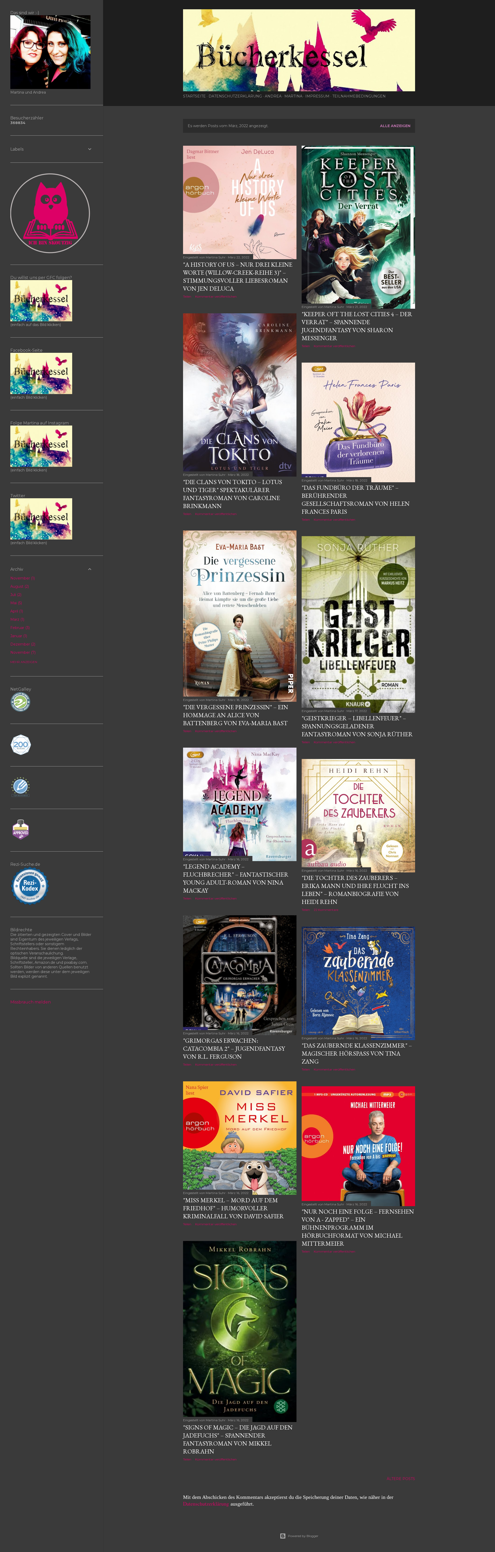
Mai (15, 603)
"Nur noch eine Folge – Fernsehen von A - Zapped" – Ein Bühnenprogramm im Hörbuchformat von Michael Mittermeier (358, 1227)
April (16, 611)
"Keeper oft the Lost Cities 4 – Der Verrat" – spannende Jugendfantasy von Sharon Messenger (357, 326)
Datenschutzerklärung (235, 96)
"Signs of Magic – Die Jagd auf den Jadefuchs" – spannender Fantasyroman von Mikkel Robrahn (238, 1439)
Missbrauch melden (30, 1002)
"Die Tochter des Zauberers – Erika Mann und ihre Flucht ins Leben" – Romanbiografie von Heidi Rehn (355, 890)
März (16, 619)
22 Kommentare (326, 910)
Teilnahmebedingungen (359, 96)
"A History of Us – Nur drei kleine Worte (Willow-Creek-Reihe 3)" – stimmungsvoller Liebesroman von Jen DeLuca (237, 276)
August (19, 586)
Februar (19, 627)
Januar (18, 636)
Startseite (194, 96)
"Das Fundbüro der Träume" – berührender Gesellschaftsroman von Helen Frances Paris (356, 500)
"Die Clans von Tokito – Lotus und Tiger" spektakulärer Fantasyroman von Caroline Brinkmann (232, 494)
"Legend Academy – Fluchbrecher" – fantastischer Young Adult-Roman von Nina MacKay (235, 878)
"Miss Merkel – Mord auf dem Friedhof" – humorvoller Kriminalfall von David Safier (233, 1208)
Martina (293, 96)
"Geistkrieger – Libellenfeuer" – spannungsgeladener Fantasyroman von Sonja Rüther (357, 726)
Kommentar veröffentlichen (216, 296)
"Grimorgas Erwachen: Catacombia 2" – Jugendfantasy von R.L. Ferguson (234, 1048)
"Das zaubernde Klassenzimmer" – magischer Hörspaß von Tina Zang (357, 1053)
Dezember (22, 644)
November (22, 578)
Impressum (317, 96)
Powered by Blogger (303, 1536)
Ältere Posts (401, 1478)
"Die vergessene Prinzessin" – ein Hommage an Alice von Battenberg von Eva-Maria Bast (235, 715)
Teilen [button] (187, 296)
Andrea (273, 96)
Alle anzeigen (395, 126)
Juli (15, 594)
